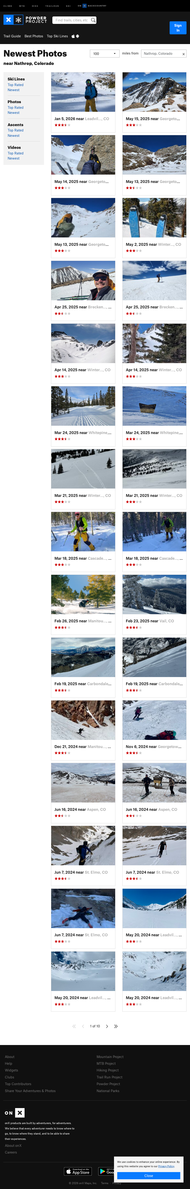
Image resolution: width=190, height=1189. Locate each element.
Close (148, 1175)
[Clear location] (184, 53)
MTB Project (106, 1063)
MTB (22, 5)
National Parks (108, 1091)
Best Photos (34, 36)
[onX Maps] (15, 1116)
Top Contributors (18, 1084)
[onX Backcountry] (92, 6)
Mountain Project (110, 1057)
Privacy (116, 1183)
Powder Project (108, 1084)
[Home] (27, 20)
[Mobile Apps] (75, 36)
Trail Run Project (109, 1077)
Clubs (9, 1077)
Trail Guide (12, 36)
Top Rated (16, 85)
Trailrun (52, 5)
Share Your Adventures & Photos (30, 1091)
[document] (148, 1169)
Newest (13, 90)
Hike (35, 5)
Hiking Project (108, 1070)
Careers (11, 1152)
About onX (13, 1145)
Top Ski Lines (57, 36)
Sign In (178, 27)
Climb (7, 5)
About (9, 1057)
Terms (104, 1183)
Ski (68, 5)
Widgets (11, 1070)
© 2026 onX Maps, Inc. (83, 1183)
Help (8, 1063)
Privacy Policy (166, 1166)
